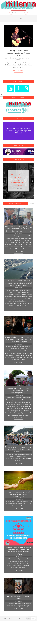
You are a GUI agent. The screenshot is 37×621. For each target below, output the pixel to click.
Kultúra (18, 59)
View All (31, 203)
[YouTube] (10, 88)
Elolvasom (18, 71)
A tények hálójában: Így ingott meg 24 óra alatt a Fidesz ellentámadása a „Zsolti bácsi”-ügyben (18, 339)
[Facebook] (18, 88)
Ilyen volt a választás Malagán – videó (18, 597)
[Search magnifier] (25, 12)
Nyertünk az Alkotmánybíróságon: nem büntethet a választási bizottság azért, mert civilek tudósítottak (19, 550)
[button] (31, 618)
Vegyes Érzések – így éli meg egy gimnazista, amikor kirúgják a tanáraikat (18, 180)
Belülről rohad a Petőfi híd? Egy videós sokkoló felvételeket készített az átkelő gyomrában (18, 283)
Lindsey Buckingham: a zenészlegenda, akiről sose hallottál (18, 53)
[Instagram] (25, 88)
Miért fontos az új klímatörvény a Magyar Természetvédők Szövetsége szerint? (18, 390)
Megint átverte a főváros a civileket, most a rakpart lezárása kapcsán (18, 448)
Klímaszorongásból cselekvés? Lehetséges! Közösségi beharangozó (18, 494)
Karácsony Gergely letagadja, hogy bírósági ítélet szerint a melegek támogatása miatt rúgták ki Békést (18, 229)
